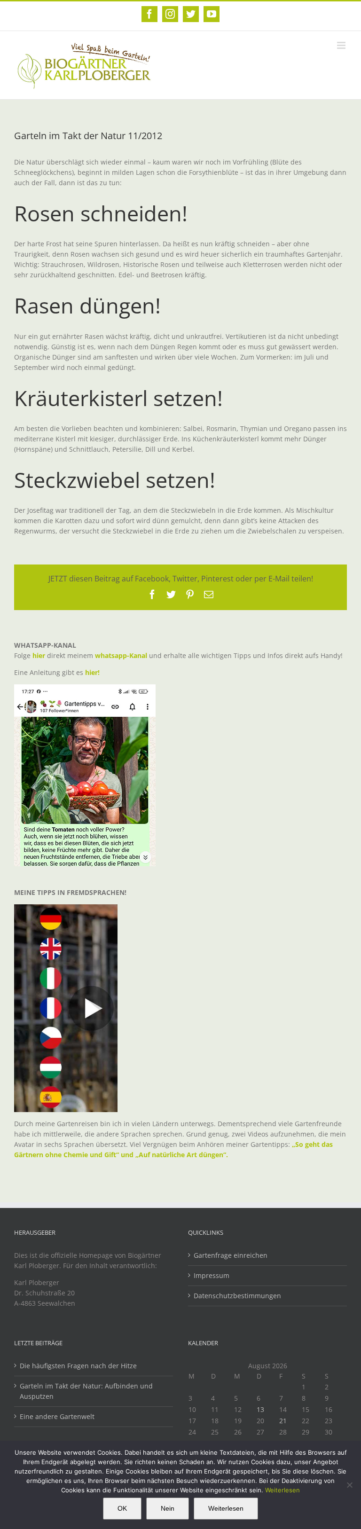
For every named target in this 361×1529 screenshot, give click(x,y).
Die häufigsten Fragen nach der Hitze (78, 1365)
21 (283, 1420)
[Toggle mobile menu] (342, 45)
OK (122, 1508)
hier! (93, 672)
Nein (167, 1508)
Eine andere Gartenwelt (57, 1416)
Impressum (211, 1275)
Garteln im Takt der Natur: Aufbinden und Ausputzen (86, 1391)
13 (260, 1409)
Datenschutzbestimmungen (237, 1295)
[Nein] (349, 1485)
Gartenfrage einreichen (230, 1255)
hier (38, 655)
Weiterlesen (282, 1490)
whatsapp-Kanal (121, 655)
